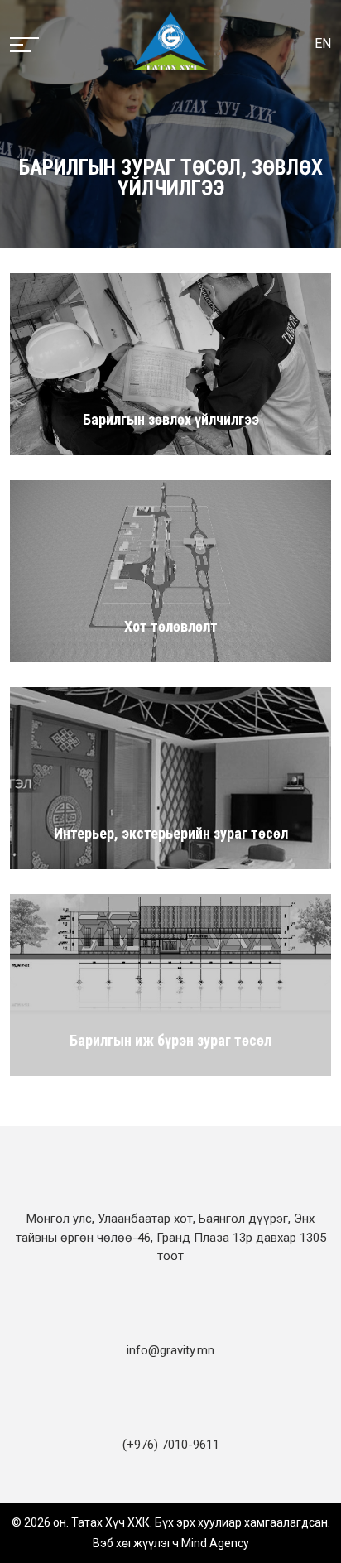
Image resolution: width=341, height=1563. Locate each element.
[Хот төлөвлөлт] (170, 570)
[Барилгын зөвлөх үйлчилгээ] (170, 363)
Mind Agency (215, 1543)
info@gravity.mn (170, 1350)
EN (323, 43)
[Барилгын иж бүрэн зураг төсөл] (170, 984)
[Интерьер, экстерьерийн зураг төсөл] (170, 777)
